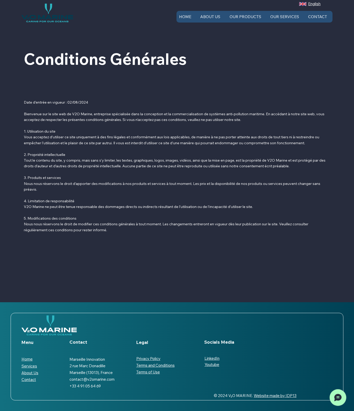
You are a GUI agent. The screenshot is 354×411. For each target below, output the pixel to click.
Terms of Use (148, 372)
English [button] (314, 3)
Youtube (211, 364)
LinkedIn (212, 358)
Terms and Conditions (155, 365)
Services (29, 366)
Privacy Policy (148, 358)
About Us (30, 372)
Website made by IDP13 (275, 395)
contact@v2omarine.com (92, 379)
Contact (29, 379)
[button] (303, 4)
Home (27, 359)
